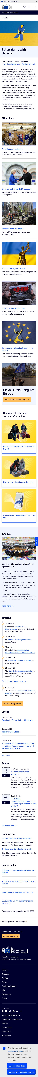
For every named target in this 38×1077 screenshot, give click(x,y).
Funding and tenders (9, 986)
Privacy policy (7, 1027)
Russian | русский (28, 64)
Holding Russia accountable (13, 308)
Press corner (6, 994)
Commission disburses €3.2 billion (21, 671)
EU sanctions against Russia (13, 268)
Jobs (3, 990)
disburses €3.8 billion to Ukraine (19, 661)
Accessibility (6, 1035)
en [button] (24, 6)
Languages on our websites (12, 1019)
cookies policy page (15, 1051)
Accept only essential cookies (21, 1072)
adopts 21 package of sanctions (20, 640)
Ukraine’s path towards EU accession (17, 189)
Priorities (5, 978)
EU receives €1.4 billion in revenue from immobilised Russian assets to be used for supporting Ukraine (18, 745)
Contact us (6, 974)
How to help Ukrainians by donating (18, 482)
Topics (6, 17)
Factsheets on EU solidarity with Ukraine (16, 838)
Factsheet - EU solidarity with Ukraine (17, 720)
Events (4, 998)
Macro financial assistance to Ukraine (17, 892)
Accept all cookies (17, 1066)
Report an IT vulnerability (11, 1015)
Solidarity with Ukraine (11, 732)
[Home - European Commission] (7, 6)
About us (5, 970)
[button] (14, 921)
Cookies (5, 1023)
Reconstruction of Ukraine (12, 229)
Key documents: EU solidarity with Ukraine (17, 849)
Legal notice (6, 1031)
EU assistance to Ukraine (12, 149)
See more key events (12, 703)
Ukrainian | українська (12, 64)
